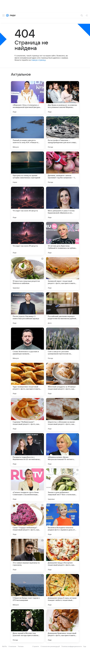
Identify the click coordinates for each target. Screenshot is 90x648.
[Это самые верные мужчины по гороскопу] (27, 555)
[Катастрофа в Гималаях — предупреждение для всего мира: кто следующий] (62, 132)
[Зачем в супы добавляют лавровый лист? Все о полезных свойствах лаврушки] (62, 484)
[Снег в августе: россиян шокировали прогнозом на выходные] (62, 344)
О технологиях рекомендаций (50, 646)
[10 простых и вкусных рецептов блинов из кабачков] (27, 273)
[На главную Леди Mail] (12, 15)
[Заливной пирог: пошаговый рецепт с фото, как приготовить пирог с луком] (62, 273)
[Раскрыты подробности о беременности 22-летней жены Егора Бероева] (27, 449)
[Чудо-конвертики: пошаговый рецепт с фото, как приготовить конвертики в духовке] (27, 379)
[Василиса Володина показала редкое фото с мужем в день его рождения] (62, 520)
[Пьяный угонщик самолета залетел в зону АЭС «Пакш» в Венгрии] (27, 132)
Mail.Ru (4, 646)
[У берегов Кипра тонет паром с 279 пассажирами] (27, 590)
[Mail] (7, 15)
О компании (12, 646)
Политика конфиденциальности (71, 646)
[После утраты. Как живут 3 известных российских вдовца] (27, 308)
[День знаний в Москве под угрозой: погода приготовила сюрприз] (27, 625)
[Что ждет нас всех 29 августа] (27, 238)
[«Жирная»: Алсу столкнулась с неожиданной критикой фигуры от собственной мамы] (27, 97)
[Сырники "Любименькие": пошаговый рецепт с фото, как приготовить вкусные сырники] (27, 414)
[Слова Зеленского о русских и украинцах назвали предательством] (27, 344)
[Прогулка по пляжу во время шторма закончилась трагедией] (27, 168)
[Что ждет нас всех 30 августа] (27, 203)
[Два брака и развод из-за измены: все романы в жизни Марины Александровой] (62, 97)
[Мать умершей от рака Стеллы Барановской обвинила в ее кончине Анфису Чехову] (62, 203)
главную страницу (38, 60)
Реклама (20, 646)
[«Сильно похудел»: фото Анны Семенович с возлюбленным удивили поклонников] (27, 484)
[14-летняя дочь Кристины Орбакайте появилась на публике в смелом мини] (62, 238)
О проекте (35, 646)
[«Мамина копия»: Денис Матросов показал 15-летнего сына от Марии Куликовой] (62, 449)
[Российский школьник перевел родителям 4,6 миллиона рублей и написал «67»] (62, 308)
